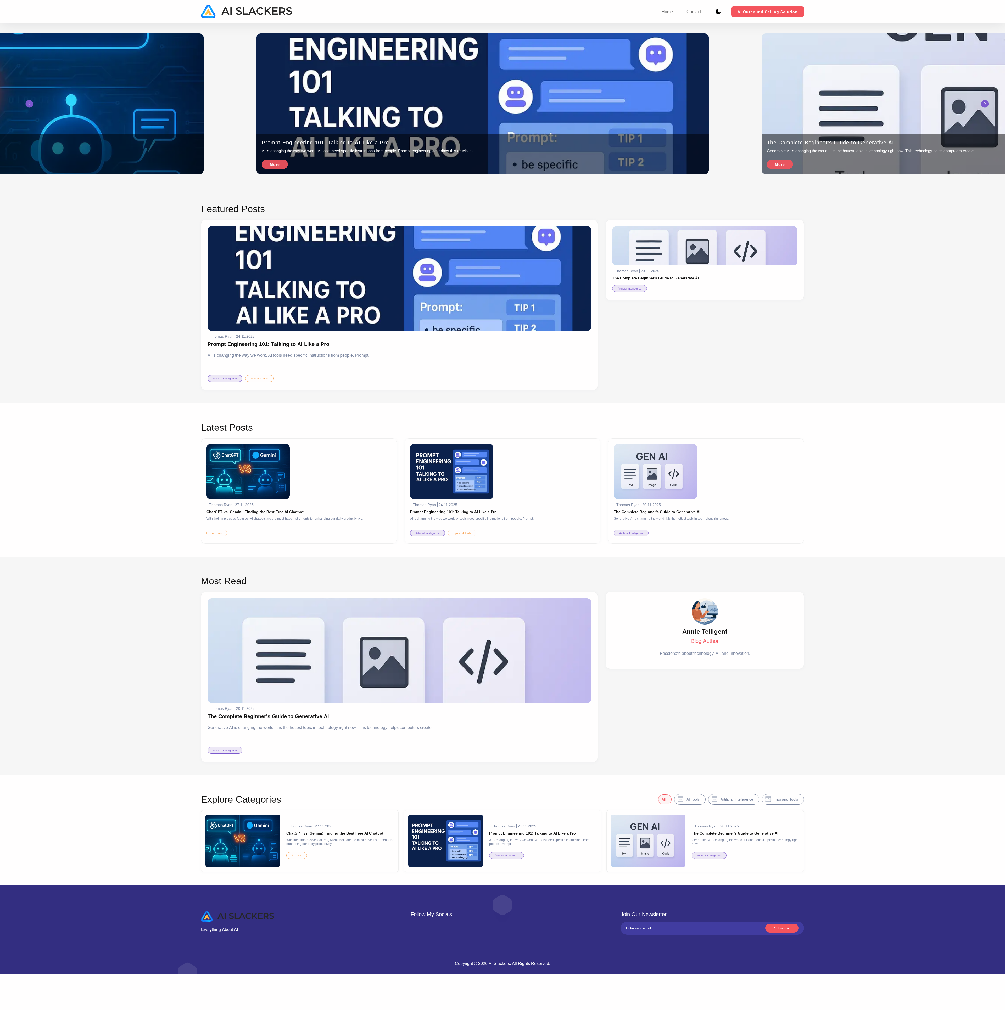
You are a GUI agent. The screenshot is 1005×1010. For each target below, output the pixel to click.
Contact (693, 11)
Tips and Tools (259, 378)
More (275, 164)
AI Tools (217, 533)
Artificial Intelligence (225, 378)
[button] (29, 104)
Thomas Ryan (221, 336)
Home (667, 11)
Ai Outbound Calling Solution (768, 11)
